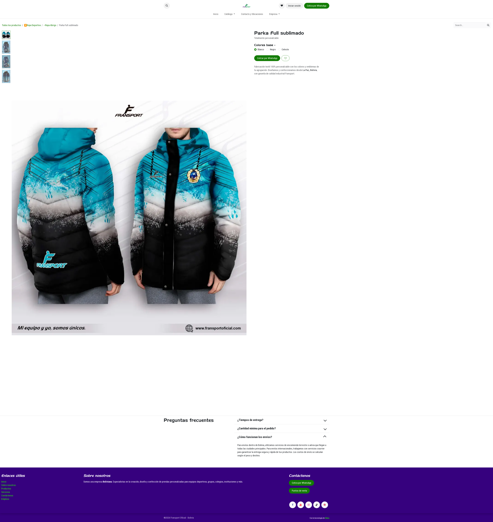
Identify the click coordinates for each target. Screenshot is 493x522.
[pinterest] (324, 504)
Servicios (5, 492)
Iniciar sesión (294, 5)
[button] (167, 6)
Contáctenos (7, 495)
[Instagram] (308, 504)
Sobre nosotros (8, 485)
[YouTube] (300, 504)
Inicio (3, 481)
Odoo (327, 518)
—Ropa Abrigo (50, 25)
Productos (6, 488)
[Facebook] (292, 504)
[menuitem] (215, 14)
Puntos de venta (299, 490)
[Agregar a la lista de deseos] (285, 58)
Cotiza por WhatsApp (316, 5)
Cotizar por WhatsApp (267, 58)
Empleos (5, 499)
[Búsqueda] (488, 25)
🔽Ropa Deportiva (32, 25)
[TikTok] (316, 504)
